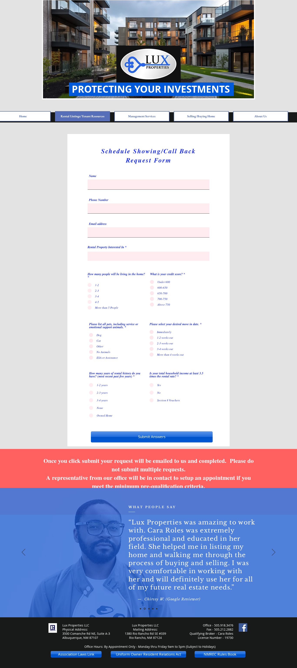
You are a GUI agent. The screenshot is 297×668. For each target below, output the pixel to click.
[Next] (273, 552)
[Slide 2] (145, 609)
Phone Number (98, 199)
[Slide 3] (149, 608)
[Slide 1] (140, 608)
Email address (98, 223)
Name (92, 175)
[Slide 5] (156, 608)
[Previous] (23, 552)
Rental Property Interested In (106, 247)
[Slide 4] (153, 608)
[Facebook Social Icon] (243, 627)
